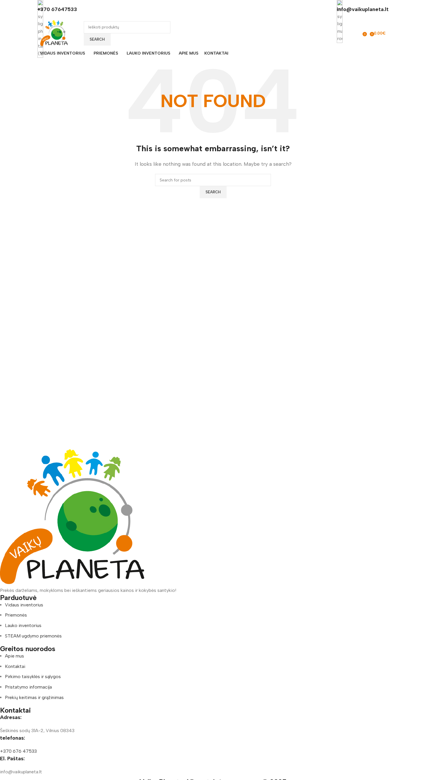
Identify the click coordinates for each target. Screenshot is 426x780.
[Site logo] (54, 33)
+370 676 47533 (18, 751)
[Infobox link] (213, 30)
